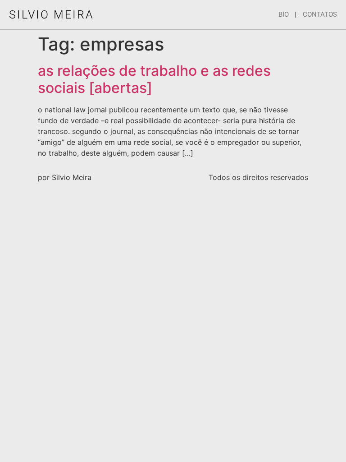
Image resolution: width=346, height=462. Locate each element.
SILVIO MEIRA (51, 14)
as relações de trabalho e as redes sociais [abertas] (154, 79)
